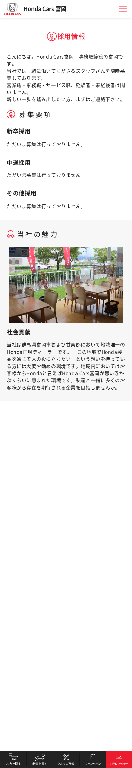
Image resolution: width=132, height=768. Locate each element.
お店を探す (13, 759)
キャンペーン (92, 759)
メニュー (123, 9)
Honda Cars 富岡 (45, 9)
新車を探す (39, 759)
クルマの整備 (66, 759)
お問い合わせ (119, 759)
